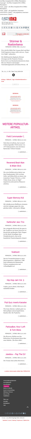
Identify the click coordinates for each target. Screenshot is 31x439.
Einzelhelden (6, 384)
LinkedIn (20, 75)
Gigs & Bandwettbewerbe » (19, 79)
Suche (9, 420)
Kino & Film (6, 394)
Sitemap (14, 420)
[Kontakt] (3, 27)
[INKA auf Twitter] (6, 28)
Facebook (10, 75)
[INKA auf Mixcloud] (14, 27)
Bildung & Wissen (8, 392)
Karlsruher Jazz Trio (15, 222)
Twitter (13, 75)
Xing (23, 75)
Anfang (3, 79)
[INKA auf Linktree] (28, 28)
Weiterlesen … (24, 152)
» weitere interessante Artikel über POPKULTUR (17, 371)
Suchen (28, 30)
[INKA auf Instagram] (9, 27)
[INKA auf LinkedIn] (22, 27)
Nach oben (16, 407)
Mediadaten (6, 403)
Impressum (19, 420)
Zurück (15, 84)
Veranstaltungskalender (9, 380)
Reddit (17, 75)
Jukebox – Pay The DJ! (15, 354)
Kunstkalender (7, 382)
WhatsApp (6, 75)
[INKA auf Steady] (26, 28)
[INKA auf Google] (17, 27)
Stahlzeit (16, 252)
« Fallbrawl (8, 79)
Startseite (5, 420)
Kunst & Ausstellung (8, 390)
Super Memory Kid (15, 197)
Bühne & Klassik (7, 388)
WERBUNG (15, 93)
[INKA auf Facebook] (5, 27)
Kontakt (5, 401)
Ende (2, 81)
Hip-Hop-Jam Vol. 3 (15, 280)
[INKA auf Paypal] (24, 27)
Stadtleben (6, 396)
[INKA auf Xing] (19, 27)
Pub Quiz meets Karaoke (15, 302)
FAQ (4, 405)
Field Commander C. (16, 136)
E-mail (3, 75)
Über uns (5, 399)
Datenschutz (26, 420)
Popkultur (8, 140)
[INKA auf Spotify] (12, 27)
